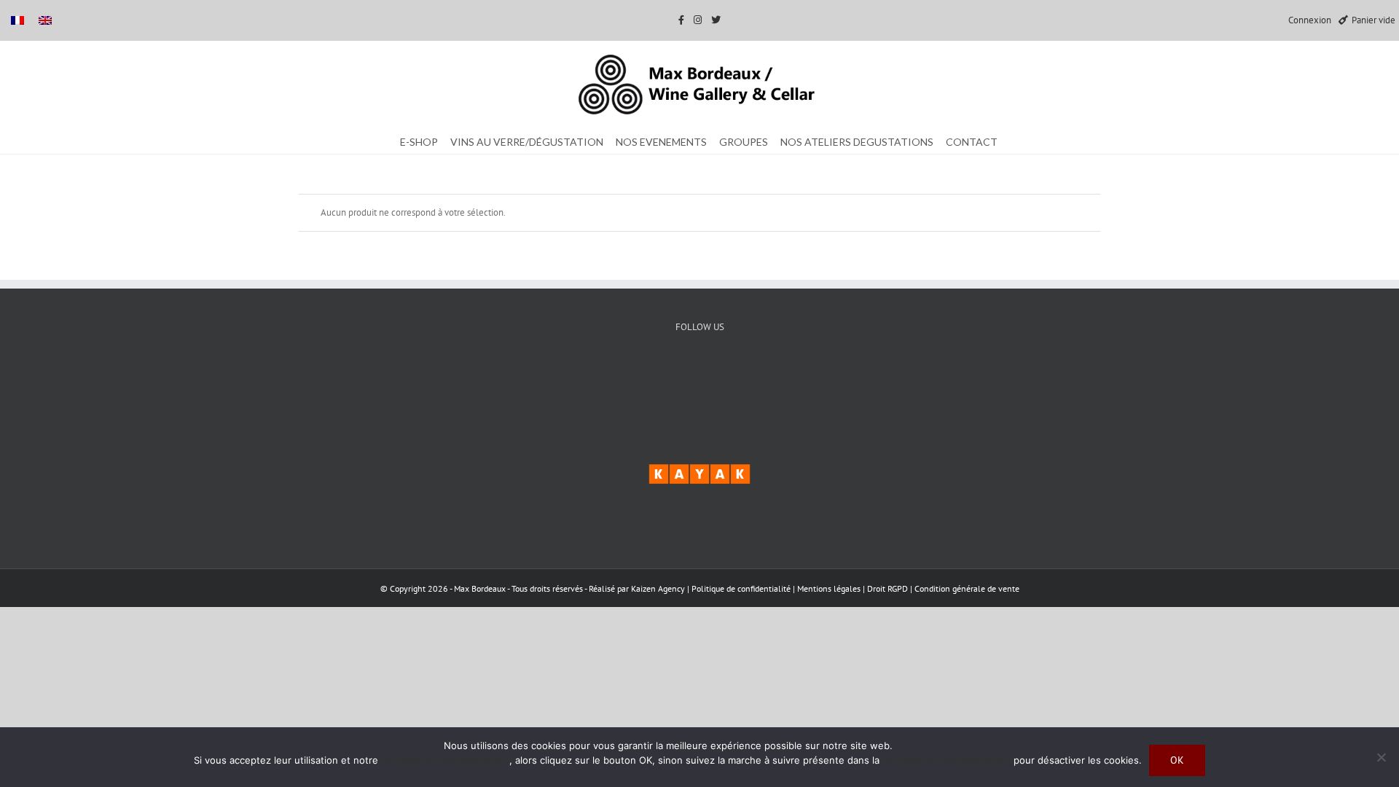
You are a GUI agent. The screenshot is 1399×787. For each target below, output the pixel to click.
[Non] (1380, 757)
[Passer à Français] (17, 20)
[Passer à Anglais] (45, 20)
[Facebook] (655, 377)
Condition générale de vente (966, 588)
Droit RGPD (888, 588)
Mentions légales (830, 588)
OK (1177, 760)
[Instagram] (744, 377)
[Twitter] (700, 377)
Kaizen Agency (658, 588)
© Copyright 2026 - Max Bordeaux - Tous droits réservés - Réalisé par (505, 588)
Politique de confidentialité (741, 588)
